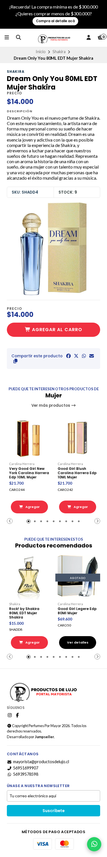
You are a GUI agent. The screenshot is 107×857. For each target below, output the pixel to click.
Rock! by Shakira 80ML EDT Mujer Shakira (24, 613)
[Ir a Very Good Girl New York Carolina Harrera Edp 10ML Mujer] (29, 437)
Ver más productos (51, 405)
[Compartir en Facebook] (68, 356)
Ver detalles (77, 642)
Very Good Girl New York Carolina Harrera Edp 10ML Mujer (29, 472)
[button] (15, 361)
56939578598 (25, 774)
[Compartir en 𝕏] (76, 356)
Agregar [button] (32, 507)
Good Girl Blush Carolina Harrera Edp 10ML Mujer (77, 472)
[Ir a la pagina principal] (54, 37)
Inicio (41, 51)
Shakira (59, 51)
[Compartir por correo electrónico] (91, 356)
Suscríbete (53, 811)
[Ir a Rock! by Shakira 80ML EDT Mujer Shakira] (29, 577)
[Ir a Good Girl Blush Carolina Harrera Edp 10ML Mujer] (77, 437)
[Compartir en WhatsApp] (84, 356)
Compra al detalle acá (55, 21)
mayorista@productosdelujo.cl (41, 762)
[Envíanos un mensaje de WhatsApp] (94, 844)
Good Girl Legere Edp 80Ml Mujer (77, 611)
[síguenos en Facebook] (17, 715)
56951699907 (25, 768)
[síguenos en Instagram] (10, 715)
